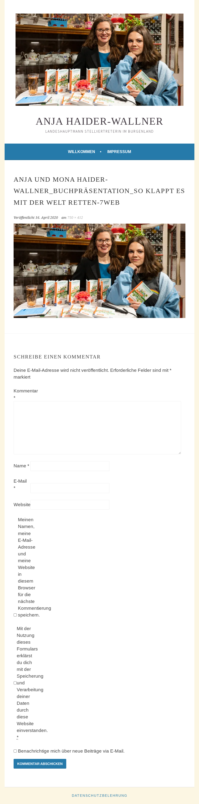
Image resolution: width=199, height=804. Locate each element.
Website (21, 504)
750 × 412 (75, 217)
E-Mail (20, 484)
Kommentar (21, 394)
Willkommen (81, 151)
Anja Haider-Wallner (99, 121)
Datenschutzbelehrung (99, 795)
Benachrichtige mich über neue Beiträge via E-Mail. (71, 751)
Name (21, 465)
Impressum (119, 151)
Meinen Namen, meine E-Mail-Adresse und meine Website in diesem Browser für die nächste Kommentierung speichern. (25, 567)
